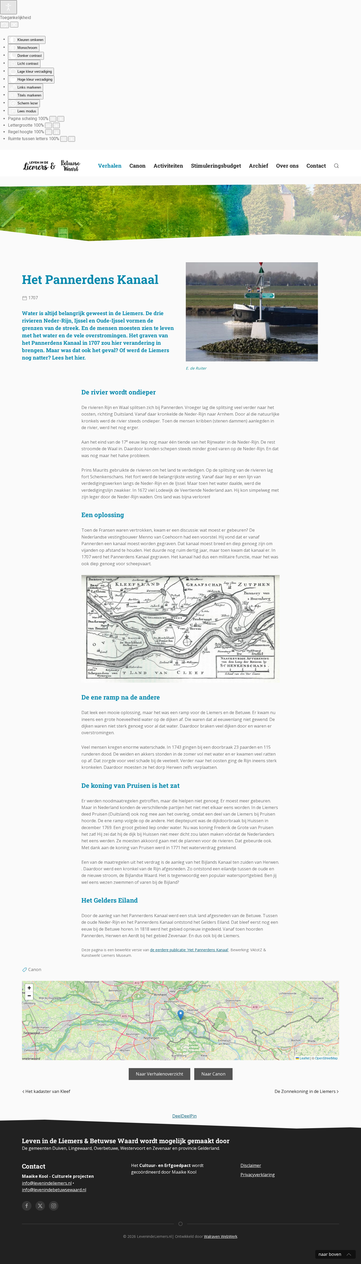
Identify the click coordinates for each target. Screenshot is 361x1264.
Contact (316, 165)
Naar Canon (213, 1074)
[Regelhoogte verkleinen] (48, 132)
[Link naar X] (40, 1206)
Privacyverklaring (257, 1175)
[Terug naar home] (52, 165)
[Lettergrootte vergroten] (56, 125)
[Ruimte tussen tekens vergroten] (71, 139)
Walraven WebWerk (220, 1236)
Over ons (287, 165)
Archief (258, 165)
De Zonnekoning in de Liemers (305, 1091)
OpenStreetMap (326, 1058)
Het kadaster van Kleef (47, 1091)
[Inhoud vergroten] (60, 119)
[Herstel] (4, 25)
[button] (180, 1015)
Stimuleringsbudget (216, 165)
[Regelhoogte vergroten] (56, 132)
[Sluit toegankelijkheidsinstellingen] (14, 24)
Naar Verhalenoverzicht (159, 1074)
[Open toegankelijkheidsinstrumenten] (8, 7)
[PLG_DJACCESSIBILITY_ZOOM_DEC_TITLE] (52, 119)
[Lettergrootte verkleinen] (48, 125)
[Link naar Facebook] (26, 1206)
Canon (137, 165)
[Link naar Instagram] (53, 1206)
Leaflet (304, 1058)
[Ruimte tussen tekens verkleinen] (63, 139)
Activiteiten (168, 165)
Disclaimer (250, 1165)
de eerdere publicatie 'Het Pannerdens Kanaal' (189, 949)
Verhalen (110, 165)
